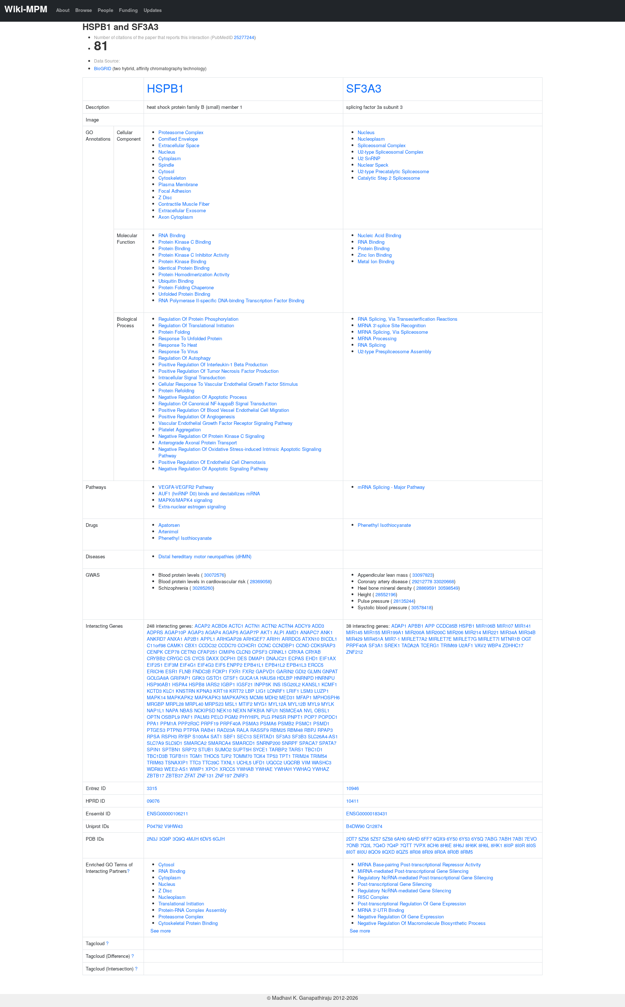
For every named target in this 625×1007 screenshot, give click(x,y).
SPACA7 (308, 742)
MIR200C (436, 632)
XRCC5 (227, 768)
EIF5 (220, 664)
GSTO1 (214, 677)
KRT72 (236, 690)
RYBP (184, 736)
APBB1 (416, 625)
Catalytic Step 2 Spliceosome (389, 177)
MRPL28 (175, 703)
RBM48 (295, 729)
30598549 (448, 587)
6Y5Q (477, 838)
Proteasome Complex (181, 132)
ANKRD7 (156, 638)
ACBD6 (219, 625)
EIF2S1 (155, 664)
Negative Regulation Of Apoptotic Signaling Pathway (213, 468)
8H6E (446, 845)
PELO (217, 716)
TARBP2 (278, 749)
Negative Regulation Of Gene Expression (401, 916)
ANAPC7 (309, 632)
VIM (306, 762)
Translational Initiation (181, 903)
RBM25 (278, 729)
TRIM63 (155, 762)
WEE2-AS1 (176, 768)
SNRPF (290, 742)
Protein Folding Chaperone (186, 287)
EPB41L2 (275, 664)
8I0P (509, 845)
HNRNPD (304, 677)
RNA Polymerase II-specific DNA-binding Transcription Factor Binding (231, 300)
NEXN (239, 710)
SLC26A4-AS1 (323, 736)
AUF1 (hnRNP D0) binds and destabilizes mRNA (209, 493)
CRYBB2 (156, 658)
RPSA (153, 736)
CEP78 (172, 651)
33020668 (444, 581)
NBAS (186, 710)
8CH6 (433, 845)
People (105, 10)
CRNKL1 (278, 651)
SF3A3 (364, 87)
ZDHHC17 (512, 645)
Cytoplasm (169, 158)
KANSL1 (311, 684)
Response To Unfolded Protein (190, 338)
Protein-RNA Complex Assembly (192, 909)
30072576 (214, 574)
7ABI (518, 838)
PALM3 (201, 716)
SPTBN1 (171, 749)
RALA (243, 729)
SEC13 (244, 736)
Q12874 (374, 826)
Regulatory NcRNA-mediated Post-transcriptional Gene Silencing (425, 877)
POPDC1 (327, 716)
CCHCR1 (247, 645)
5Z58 (387, 838)
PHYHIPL (249, 716)
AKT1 (266, 632)
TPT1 (285, 755)
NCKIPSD (204, 710)
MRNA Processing (377, 338)
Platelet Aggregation (179, 429)
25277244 (244, 37)
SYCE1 (260, 749)
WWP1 (197, 768)
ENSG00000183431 (366, 813)
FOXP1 (220, 671)
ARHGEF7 (254, 638)
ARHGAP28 (229, 638)
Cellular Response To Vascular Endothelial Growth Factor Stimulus (228, 383)
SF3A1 (376, 645)
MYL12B (297, 703)
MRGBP (155, 703)
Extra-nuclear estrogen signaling (192, 506)
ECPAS (296, 658)
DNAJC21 (276, 658)
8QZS (402, 851)
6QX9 (439, 838)
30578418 (421, 607)
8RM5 (466, 851)
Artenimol (168, 531)
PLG (265, 716)
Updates (153, 10)
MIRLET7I (488, 638)
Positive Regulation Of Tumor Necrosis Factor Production (218, 370)
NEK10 (224, 710)
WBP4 (494, 645)
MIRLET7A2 (414, 638)
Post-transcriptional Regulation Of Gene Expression (412, 903)
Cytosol (166, 171)
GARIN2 (285, 671)
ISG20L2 (291, 684)
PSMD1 (321, 723)
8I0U (362, 851)
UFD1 (259, 762)
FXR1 (235, 671)
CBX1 (191, 645)
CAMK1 (175, 645)
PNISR (279, 716)
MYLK (327, 703)
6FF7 (426, 838)
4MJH (192, 838)
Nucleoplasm (371, 138)
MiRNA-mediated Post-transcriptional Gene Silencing (413, 870)
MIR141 (523, 625)
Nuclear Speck (373, 164)
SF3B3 (299, 736)
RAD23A (226, 729)
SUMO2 (223, 749)
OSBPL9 (170, 716)
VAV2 (480, 645)
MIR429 (354, 638)
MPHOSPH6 (326, 697)
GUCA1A (249, 677)
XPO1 (211, 768)
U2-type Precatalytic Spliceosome (393, 171)
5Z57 (375, 838)
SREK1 (392, 645)
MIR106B (486, 625)
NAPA (172, 710)
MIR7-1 (392, 638)
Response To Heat (177, 344)
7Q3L (365, 845)
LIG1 (261, 690)
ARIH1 (273, 638)
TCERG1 (430, 645)
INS (277, 684)
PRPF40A (230, 723)
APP (430, 625)
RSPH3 (169, 736)
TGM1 (196, 755)
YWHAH (283, 768)
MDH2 (271, 697)
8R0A (440, 851)
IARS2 (213, 684)
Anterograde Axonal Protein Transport (197, 442)
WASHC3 (321, 762)
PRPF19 (209, 723)
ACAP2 (202, 625)
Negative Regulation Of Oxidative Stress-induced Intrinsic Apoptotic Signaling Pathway (239, 452)
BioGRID (102, 68)
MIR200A (415, 632)
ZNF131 (205, 775)
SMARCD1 (243, 742)
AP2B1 (191, 638)
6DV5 (205, 838)
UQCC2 (274, 762)
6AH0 (400, 838)
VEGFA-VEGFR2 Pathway (186, 486)
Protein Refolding (176, 390)
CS (187, 658)
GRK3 (198, 677)
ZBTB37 (174, 775)
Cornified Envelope (178, 138)
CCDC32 (208, 645)
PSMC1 (304, 723)
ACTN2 (269, 625)
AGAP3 (196, 632)
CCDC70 (227, 645)
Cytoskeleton (172, 177)
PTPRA (191, 729)
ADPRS (155, 632)
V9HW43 (173, 826)
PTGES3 (156, 729)
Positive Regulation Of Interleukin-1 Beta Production (213, 364)
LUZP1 (321, 690)
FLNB (185, 671)
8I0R (520, 845)
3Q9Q (179, 838)
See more (160, 930)
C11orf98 (156, 645)
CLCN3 (243, 651)
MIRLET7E (440, 638)
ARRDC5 (291, 638)
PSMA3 (250, 723)
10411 (352, 800)
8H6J (458, 845)
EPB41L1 (254, 664)
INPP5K (262, 684)
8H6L (484, 845)
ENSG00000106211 (167, 813)
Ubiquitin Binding (176, 280)
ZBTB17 (155, 775)
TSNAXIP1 (176, 762)
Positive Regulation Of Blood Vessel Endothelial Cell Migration (223, 409)
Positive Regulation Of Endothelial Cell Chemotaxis (212, 461)
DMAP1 (256, 658)
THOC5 (211, 755)
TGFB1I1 (178, 755)
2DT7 (351, 838)
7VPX (419, 845)
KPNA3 (204, 690)
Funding (128, 10)
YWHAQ (302, 768)
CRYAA (296, 651)
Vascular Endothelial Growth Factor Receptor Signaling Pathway (225, 422)
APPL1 (207, 638)
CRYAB (313, 651)
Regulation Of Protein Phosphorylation (198, 318)
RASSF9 (259, 729)
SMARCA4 (219, 742)
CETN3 (188, 651)
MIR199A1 (393, 632)
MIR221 (490, 632)
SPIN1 (154, 749)
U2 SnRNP (369, 158)
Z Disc (165, 197)
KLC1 (168, 690)
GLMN (314, 671)
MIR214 (473, 632)
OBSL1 (321, 710)
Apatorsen (169, 524)
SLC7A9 (155, 742)
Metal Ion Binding (376, 261)
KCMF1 (329, 684)
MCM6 (256, 697)
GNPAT (330, 671)
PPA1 (153, 723)
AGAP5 (230, 632)
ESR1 (171, 671)
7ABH (505, 838)
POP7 (310, 716)
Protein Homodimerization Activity (194, 274)
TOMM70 (242, 755)
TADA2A (410, 645)
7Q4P (393, 845)
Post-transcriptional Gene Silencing (394, 883)
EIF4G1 (188, 664)
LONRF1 (276, 690)
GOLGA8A (158, 677)
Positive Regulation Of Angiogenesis (196, 416)
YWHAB (245, 768)
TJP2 (226, 755)
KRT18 (220, 690)
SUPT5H (242, 749)
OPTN (153, 716)
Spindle (166, 164)
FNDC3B (201, 671)
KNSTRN (185, 690)
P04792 (155, 826)
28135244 (404, 600)
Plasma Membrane (178, 184)
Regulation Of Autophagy (184, 357)
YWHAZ (320, 768)
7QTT (406, 845)
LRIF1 (292, 690)
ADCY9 (302, 625)
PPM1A (168, 723)
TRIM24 (300, 755)
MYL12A (277, 703)
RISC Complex (373, 896)
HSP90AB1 (159, 684)
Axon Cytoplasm (175, 216)
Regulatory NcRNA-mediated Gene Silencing (404, 890)
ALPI (279, 632)
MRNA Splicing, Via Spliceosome (393, 331)
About (62, 10)
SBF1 (229, 736)
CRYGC (175, 658)
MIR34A (508, 632)
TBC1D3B (157, 755)
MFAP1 (304, 697)
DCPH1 (228, 658)
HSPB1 (165, 87)
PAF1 (187, 716)
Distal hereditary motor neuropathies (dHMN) (204, 556)
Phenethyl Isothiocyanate (185, 537)
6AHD (413, 838)
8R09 (427, 851)
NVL (308, 710)
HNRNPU (325, 677)
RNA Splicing (372, 344)
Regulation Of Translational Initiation (196, 325)
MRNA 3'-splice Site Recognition (392, 325)
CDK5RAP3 (323, 645)
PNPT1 (295, 716)
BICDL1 (329, 638)
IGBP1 (228, 684)
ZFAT (190, 775)
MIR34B (527, 632)
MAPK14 (156, 697)
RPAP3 (325, 729)
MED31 (287, 697)
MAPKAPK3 (208, 697)
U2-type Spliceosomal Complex (391, 151)
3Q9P (165, 838)
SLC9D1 (173, 742)
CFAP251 (207, 651)
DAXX (212, 658)
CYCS (198, 658)
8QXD (388, 851)
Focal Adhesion (174, 190)
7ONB (352, 845)
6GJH (219, 838)
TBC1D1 (314, 749)
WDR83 (155, 768)
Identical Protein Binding (183, 267)
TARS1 (296, 749)
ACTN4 (285, 625)
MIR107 (505, 625)
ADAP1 (399, 625)
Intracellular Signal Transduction (191, 377)
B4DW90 (355, 826)
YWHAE (264, 768)
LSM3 (307, 690)
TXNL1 (228, 762)
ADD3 (318, 625)
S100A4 (200, 736)
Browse (83, 10)
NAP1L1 (155, 710)
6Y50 (452, 838)
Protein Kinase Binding (182, 261)
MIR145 (354, 632)
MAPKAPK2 (180, 697)
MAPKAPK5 (235, 697)
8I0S (531, 845)
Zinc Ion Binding (375, 254)
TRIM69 (449, 645)
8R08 (415, 851)
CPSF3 (259, 651)
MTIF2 (245, 703)
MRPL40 (194, 703)
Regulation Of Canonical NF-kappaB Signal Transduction (217, 403)
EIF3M (171, 664)
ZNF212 (354, 651)
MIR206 (455, 632)
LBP (249, 690)
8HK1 (496, 845)
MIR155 (372, 632)
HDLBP (285, 677)
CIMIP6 (227, 651)
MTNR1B (510, 638)
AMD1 (292, 632)
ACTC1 (236, 625)
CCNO (302, 645)
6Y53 (464, 838)
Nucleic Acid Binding (379, 235)
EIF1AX (327, 658)
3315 (152, 788)
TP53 (272, 755)
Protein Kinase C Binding (184, 241)
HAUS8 (268, 677)
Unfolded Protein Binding (184, 293)
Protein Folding (174, 331)
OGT (526, 638)
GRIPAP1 (180, 677)
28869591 (426, 587)
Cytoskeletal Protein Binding (188, 922)
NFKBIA (256, 710)
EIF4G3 (205, 664)
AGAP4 (213, 632)
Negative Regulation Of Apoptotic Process (202, 396)
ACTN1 (252, 625)
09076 (153, 800)
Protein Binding (174, 248)
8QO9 (374, 851)
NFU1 (272, 710)
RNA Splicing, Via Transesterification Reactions (408, 318)
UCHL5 (244, 762)
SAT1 (216, 736)
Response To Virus (178, 351)
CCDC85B (447, 625)
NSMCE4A (291, 710)
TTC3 (195, 762)
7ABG (491, 838)
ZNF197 (223, 775)
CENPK (155, 651)
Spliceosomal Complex (382, 145)
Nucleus (166, 151)
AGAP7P (249, 632)
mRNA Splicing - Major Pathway (391, 486)
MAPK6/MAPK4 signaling (185, 499)
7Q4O (379, 845)
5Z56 (363, 838)
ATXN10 (310, 638)
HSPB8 (196, 684)
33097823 (422, 574)
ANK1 (326, 632)
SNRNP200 (268, 742)
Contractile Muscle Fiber (183, 203)
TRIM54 (318, 755)
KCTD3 (154, 690)
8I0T (351, 851)
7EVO (530, 838)
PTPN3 (174, 729)
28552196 (385, 594)
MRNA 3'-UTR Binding (381, 909)
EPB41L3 (296, 664)
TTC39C (210, 762)
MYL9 (313, 703)
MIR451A (373, 638)
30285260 (202, 587)
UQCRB (292, 762)
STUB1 (205, 749)
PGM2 (231, 716)
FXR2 (248, 671)
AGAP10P (175, 632)
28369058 (260, 581)
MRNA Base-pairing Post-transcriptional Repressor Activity (419, 864)
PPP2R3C (188, 723)
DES (242, 658)
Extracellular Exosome (182, 210)
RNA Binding (171, 235)
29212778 (422, 581)
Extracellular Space (178, 145)
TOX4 (259, 755)
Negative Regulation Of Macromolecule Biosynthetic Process (422, 922)
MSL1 (231, 703)
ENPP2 (234, 664)
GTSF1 (230, 677)
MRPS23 (214, 703)
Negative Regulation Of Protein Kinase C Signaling (211, 435)
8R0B (453, 851)
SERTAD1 (264, 736)
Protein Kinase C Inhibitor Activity (193, 254)
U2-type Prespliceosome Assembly (394, 351)
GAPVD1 (265, 671)
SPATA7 (327, 742)
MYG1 (260, 703)
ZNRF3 (240, 775)
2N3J (152, 838)
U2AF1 (466, 645)
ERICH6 (155, 671)
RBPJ (310, 729)
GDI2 (300, 671)
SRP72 (189, 749)
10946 (352, 788)
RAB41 (208, 729)
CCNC (264, 645)
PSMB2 (286, 723)
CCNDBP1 (283, 645)
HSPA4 (179, 684)
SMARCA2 (195, 742)
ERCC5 (315, 664)
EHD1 (312, 658)
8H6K (471, 845)
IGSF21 (245, 684)
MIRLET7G (465, 638)
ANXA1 (175, 638)
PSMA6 (268, 723)
